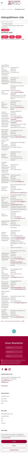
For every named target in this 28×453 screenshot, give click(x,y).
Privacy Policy (6, 437)
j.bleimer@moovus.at (20, 289)
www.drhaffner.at (19, 317)
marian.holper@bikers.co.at (17, 287)
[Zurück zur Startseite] (14, 3)
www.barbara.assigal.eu (16, 262)
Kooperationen (5, 416)
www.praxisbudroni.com (16, 204)
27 (18, 39)
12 (16, 39)
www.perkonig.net (20, 239)
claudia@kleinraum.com (16, 277)
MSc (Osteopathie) (7, 24)
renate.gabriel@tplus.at (20, 302)
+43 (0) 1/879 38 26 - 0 (6, 380)
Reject (14, 445)
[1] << (2, 39)
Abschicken (14, 367)
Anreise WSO (4, 386)
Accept (14, 441)
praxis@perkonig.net (19, 237)
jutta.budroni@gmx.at (20, 201)
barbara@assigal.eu (19, 259)
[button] (2, 3)
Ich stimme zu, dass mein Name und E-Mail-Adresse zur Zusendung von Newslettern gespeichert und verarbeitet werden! (13, 362)
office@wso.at (4, 382)
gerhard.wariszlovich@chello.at (18, 192)
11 (14, 39)
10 (13, 39)
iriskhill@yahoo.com (19, 218)
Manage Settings (14, 450)
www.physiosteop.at (20, 137)
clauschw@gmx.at (19, 181)
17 (17, 39)
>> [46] (22, 39)
